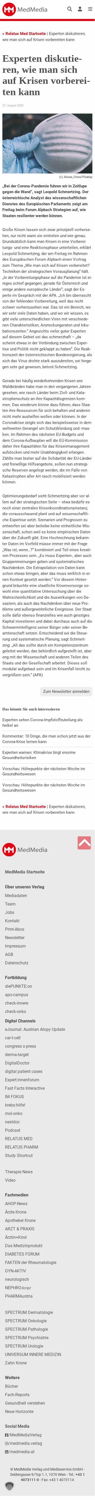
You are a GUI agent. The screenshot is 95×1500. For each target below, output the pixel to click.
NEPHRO (18, 1287)
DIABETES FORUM (22, 1254)
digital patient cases (23, 1071)
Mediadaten (16, 895)
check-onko (15, 1011)
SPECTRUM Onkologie (26, 1320)
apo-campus (16, 994)
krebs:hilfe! (15, 1105)
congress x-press (20, 1046)
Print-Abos (14, 929)
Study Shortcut (19, 1155)
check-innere (16, 1003)
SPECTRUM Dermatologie (29, 1312)
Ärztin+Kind (16, 1237)
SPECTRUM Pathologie (26, 1329)
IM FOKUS (14, 1096)
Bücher (11, 1386)
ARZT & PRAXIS (19, 1228)
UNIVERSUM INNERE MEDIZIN (33, 1354)
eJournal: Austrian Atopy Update (35, 1029)
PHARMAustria (19, 1296)
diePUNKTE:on (18, 986)
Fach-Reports (17, 1394)
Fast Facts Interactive (25, 1088)
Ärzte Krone (15, 1212)
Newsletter (14, 937)
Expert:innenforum (22, 1079)
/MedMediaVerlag (25, 1434)
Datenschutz (16, 962)
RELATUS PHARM (21, 1147)
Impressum (15, 946)
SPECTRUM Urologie (24, 1346)
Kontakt (12, 920)
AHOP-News (16, 1203)
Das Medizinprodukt (23, 1245)
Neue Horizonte (19, 1411)
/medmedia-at (21, 1451)
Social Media (17, 1426)
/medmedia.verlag (25, 1443)
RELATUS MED (19, 1138)
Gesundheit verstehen (25, 1403)
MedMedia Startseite (25, 871)
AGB (9, 954)
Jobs (9, 912)
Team (10, 904)
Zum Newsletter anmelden (66, 691)
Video (10, 1180)
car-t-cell (13, 1037)
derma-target (17, 1054)
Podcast (12, 1130)
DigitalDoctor (17, 1063)
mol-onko (13, 1113)
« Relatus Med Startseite (24, 33)
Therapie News (19, 1171)
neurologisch (17, 1279)
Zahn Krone (16, 1362)
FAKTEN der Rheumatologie (30, 1262)
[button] (9, 1486)
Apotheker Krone (20, 1220)
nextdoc (12, 1121)
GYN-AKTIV (15, 1270)
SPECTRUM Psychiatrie (26, 1337)
